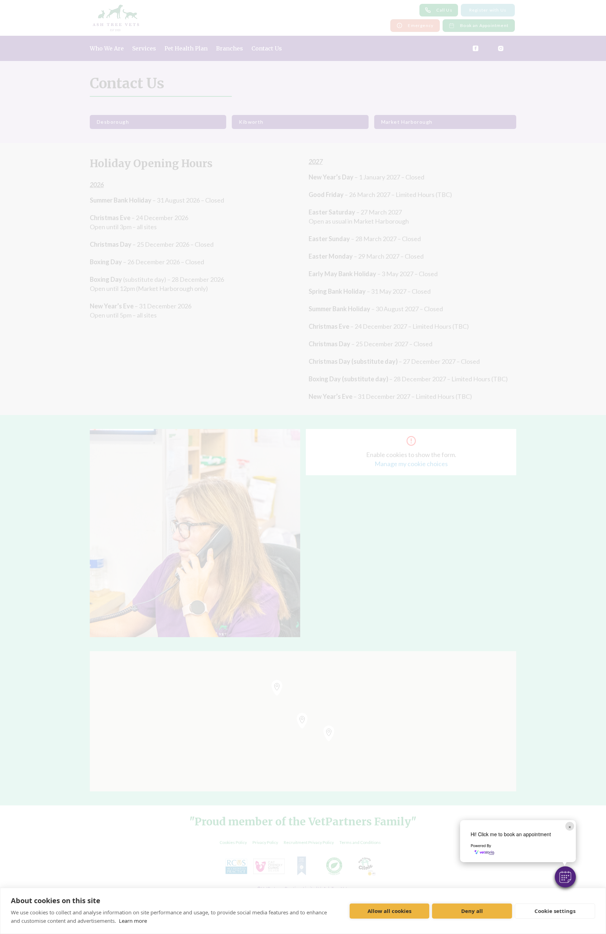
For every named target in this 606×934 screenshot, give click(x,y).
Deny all (472, 910)
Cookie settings (554, 910)
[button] (565, 876)
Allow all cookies (389, 910)
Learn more (133, 920)
